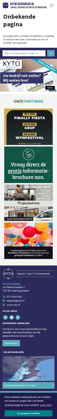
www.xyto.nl (13, 304)
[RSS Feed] (18, 317)
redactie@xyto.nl (15, 300)
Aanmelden (11, 343)
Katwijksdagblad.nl (22, 4)
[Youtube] (12, 317)
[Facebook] (6, 317)
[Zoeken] (50, 53)
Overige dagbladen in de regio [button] (20, 385)
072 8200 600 (14, 296)
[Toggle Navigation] (51, 5)
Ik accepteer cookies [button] (28, 413)
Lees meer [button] (46, 405)
